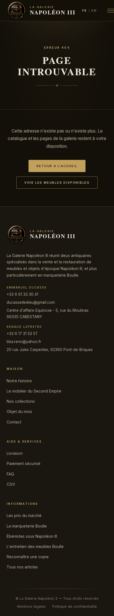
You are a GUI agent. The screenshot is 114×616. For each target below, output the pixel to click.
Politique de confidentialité (74, 606)
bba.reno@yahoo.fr (24, 341)
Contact (14, 422)
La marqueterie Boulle (27, 526)
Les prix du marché (24, 515)
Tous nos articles (22, 567)
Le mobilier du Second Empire (34, 391)
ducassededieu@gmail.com (31, 302)
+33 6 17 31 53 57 (22, 333)
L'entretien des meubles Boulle (35, 546)
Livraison (15, 453)
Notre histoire (19, 380)
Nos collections (21, 401)
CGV (11, 484)
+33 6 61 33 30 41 (22, 294)
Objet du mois (19, 411)
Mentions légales (31, 606)
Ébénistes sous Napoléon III (32, 536)
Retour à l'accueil (57, 166)
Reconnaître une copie (28, 556)
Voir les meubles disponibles (57, 182)
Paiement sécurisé (23, 463)
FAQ (10, 474)
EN (94, 10)
